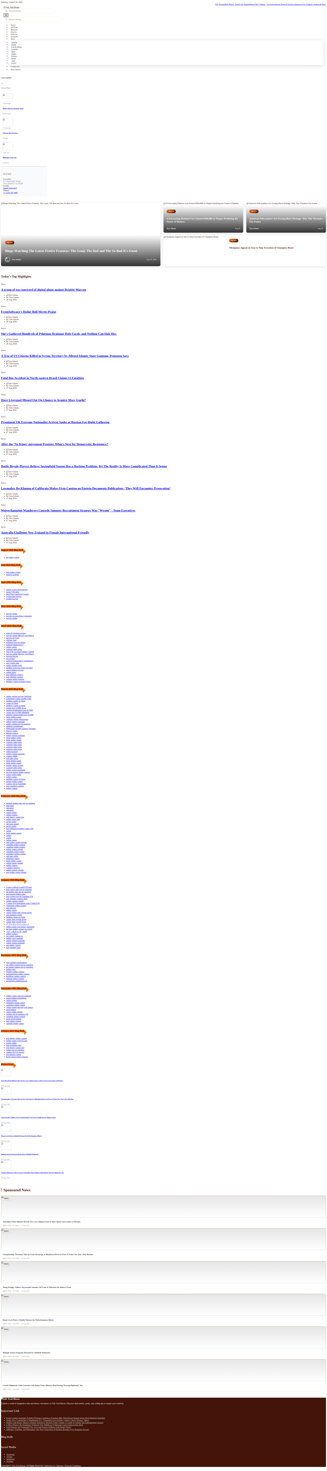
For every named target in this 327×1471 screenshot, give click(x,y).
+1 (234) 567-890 (10, 193)
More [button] (13, 39)
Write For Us (50, 1466)
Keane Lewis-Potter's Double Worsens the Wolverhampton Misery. (21, 1136)
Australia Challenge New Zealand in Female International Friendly (45, 532)
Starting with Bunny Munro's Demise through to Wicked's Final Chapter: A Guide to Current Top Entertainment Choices (54, 1423)
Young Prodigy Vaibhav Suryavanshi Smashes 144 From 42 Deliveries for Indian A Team (28, 1117)
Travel (13, 63)
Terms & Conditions (72, 1466)
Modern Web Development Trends (13, 108)
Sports (13, 58)
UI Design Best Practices (10, 133)
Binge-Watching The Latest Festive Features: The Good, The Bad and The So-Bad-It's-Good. (71, 251)
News (13, 52)
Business (14, 30)
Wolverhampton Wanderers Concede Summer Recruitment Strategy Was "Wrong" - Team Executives (68, 510)
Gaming (14, 42)
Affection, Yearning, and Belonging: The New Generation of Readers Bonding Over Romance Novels (47, 1429)
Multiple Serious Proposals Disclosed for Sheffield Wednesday (20, 1154)
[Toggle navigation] (6, 15)
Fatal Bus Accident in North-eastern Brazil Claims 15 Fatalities (42, 378)
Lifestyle (14, 49)
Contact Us (15, 66)
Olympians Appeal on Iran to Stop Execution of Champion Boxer (261, 247)
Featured (14, 37)
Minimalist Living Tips (9, 157)
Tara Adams (16, 259)
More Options (16, 70)
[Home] (11, 7)
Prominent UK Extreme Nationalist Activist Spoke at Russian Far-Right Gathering (55, 422)
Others (13, 54)
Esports (14, 32)
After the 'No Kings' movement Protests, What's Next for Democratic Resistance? (54, 444)
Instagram (10, 1459)
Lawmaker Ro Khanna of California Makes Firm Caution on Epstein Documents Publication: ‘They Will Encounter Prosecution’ (86, 488)
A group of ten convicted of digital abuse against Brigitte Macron (43, 289)
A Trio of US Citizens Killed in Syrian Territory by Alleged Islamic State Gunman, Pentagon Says (65, 355)
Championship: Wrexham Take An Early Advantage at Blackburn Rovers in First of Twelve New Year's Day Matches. (37, 1099)
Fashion (14, 34)
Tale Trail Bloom (18, 1466)
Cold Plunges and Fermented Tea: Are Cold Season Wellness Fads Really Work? (38, 1427)
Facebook (10, 1454)
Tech (13, 61)
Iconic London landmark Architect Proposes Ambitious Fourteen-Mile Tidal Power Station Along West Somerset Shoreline (55, 1418)
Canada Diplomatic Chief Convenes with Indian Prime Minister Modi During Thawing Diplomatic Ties (32, 1172)
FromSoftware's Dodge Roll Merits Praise (28, 311)
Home (13, 25)
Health (13, 45)
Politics (14, 56)
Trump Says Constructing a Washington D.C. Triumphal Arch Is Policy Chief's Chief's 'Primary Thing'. (47, 1420)
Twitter (9, 1457)
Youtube (9, 1461)
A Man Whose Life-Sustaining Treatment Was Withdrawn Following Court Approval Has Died (44, 1425)
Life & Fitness (16, 47)
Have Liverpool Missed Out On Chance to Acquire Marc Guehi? (43, 400)
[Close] (2, 83)
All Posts (14, 27)
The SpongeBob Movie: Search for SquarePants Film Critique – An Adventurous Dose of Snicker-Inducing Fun (231, 4)
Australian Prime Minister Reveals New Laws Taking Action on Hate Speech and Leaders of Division (32, 1080)
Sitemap (59, 1466)
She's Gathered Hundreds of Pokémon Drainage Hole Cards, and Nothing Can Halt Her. (59, 333)
